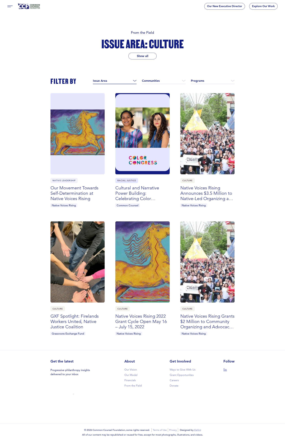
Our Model (130, 375)
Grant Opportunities (182, 375)
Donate (174, 385)
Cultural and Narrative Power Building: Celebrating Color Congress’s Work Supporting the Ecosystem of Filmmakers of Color (141, 193)
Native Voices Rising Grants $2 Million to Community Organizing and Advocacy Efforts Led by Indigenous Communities (207, 321)
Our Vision (130, 369)
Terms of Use (160, 430)
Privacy (173, 430)
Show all (142, 56)
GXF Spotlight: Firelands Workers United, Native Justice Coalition (74, 321)
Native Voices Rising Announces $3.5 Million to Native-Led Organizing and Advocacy (207, 193)
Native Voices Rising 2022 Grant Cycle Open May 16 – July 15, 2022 (141, 321)
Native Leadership (64, 180)
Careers (174, 380)
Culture (187, 180)
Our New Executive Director (224, 6)
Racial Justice (126, 180)
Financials (130, 380)
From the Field (142, 32)
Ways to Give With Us (182, 369)
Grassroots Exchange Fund (68, 333)
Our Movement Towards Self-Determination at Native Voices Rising (74, 193)
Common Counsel (127, 205)
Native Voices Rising (64, 205)
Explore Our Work (263, 6)
